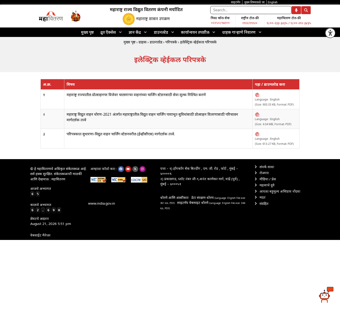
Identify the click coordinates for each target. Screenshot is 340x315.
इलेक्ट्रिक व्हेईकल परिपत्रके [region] (170, 59)
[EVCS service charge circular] (257, 94)
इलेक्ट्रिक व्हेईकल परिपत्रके (198, 42)
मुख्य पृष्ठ (87, 32)
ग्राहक (143, 42)
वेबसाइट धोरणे (199, 202)
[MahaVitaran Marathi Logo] (51, 15)
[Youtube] (128, 169)
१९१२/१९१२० (249, 23)
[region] (51, 15)
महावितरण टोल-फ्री (289, 18)
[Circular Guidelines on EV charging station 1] (257, 133)
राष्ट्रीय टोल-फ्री (250, 18)
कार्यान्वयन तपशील (195, 32)
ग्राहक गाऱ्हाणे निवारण (239, 32)
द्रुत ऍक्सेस (108, 32)
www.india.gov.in (101, 203)
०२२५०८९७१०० (220, 23)
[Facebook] (121, 169)
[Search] (306, 10)
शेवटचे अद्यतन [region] (50, 221)
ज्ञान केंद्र (135, 32)
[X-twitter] (135, 169)
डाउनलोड (161, 32)
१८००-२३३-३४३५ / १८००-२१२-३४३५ (289, 23)
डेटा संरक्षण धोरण (203, 197)
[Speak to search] (296, 10)
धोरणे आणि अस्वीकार (174, 197)
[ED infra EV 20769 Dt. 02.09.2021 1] (257, 114)
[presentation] (111, 32)
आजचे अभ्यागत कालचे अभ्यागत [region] (45, 199)
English (273, 2)
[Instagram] (142, 169)
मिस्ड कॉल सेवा (220, 18)
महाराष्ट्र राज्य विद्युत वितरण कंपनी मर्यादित (146, 9)
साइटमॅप (182, 202)
